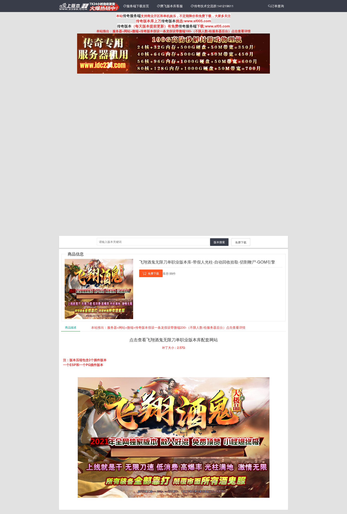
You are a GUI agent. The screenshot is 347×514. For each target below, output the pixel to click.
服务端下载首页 (136, 6)
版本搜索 (219, 242)
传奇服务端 (132, 15)
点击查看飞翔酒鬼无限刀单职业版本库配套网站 (173, 340)
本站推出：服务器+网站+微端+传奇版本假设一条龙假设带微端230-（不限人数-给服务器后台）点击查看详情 (168, 327)
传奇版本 (168, 20)
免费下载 (240, 242)
